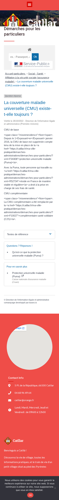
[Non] (55, 488)
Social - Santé (36, 73)
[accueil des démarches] (29, 49)
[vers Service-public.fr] (32, 65)
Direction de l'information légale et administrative (27, 300)
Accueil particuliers (15, 73)
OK (30, 495)
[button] (29, 4)
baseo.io (33, 303)
